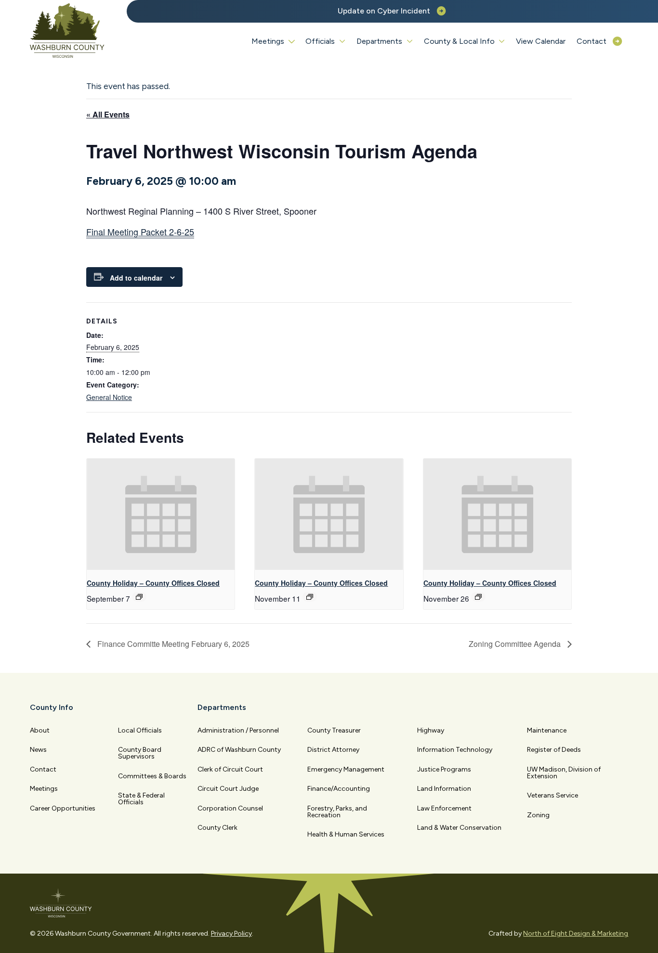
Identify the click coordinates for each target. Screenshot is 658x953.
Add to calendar (136, 278)
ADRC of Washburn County (239, 750)
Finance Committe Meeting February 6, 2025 (172, 643)
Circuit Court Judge (228, 789)
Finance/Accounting (338, 789)
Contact (43, 769)
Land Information (444, 789)
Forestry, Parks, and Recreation (337, 811)
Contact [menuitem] (591, 41)
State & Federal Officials (141, 798)
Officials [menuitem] (320, 41)
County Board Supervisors (139, 753)
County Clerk (217, 828)
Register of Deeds (554, 750)
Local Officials (140, 730)
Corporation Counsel (230, 808)
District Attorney (333, 750)
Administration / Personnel (238, 730)
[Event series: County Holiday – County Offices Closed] (139, 597)
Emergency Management (345, 769)
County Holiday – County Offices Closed (153, 583)
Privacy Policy (231, 933)
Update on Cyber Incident (384, 10)
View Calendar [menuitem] (541, 41)
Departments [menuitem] (379, 41)
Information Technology (454, 750)
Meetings (44, 789)
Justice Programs (444, 769)
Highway (430, 730)
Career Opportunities (62, 808)
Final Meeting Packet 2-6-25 (140, 231)
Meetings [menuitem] (267, 41)
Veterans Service (552, 795)
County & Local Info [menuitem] (459, 41)
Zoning (538, 815)
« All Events (108, 114)
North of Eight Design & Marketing (575, 933)
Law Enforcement (444, 808)
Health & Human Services (345, 834)
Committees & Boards (152, 776)
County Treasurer (334, 730)
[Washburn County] (67, 30)
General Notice (109, 397)
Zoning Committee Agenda (516, 643)
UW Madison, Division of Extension (564, 772)
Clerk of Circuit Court (230, 769)
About (40, 730)
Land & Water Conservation (459, 828)
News (38, 750)
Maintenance (546, 730)
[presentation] (161, 514)
